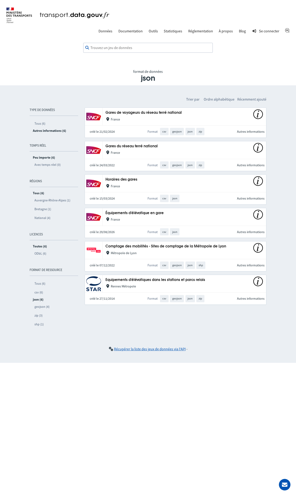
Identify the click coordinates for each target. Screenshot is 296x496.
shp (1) (39, 324)
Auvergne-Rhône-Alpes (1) (52, 200)
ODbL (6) (40, 253)
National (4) (42, 218)
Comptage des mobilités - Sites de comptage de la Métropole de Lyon (165, 246)
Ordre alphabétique (219, 99)
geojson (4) (41, 307)
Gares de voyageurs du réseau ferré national (143, 112)
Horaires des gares (121, 179)
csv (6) (38, 292)
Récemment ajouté (251, 99)
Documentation (130, 31)
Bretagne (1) (42, 209)
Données (105, 31)
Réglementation (200, 31)
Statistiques (173, 31)
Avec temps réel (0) (47, 165)
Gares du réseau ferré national (131, 146)
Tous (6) (39, 123)
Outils (153, 31)
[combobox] (148, 48)
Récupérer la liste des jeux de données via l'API (150, 349)
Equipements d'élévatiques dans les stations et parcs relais (155, 280)
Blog (242, 31)
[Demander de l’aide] (284, 484)
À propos (226, 31)
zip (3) (38, 315)
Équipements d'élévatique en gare (134, 213)
